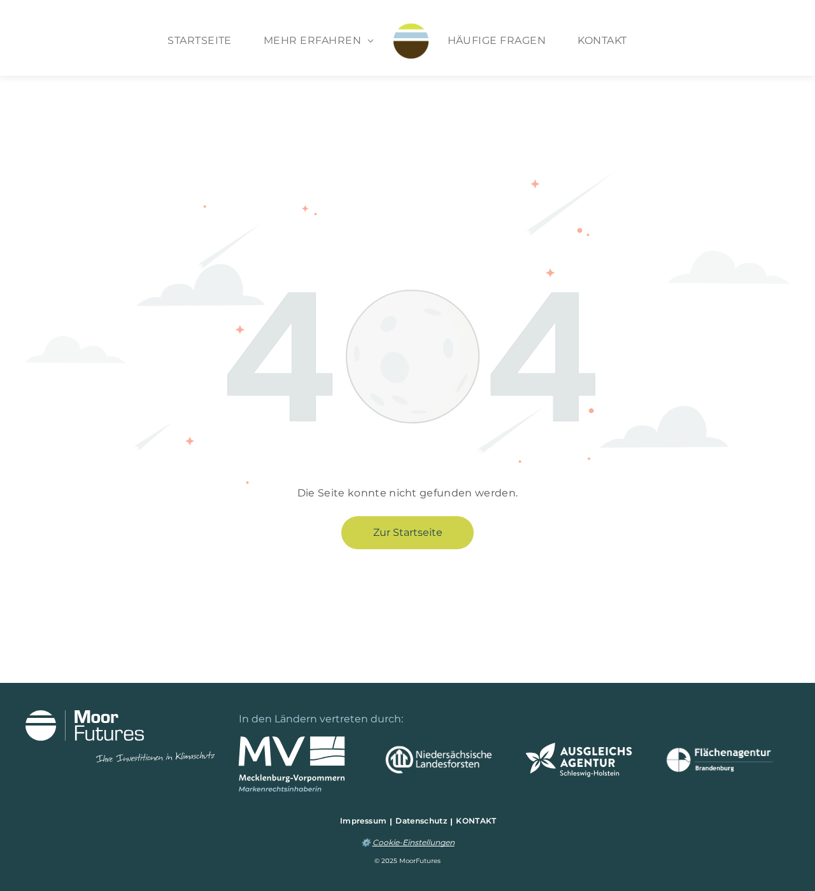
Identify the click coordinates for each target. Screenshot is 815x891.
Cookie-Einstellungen (413, 842)
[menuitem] (200, 40)
